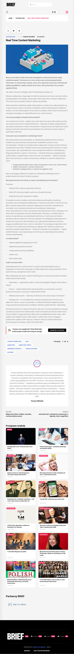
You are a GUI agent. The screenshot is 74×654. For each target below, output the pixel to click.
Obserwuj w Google (57, 330)
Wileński (10, 352)
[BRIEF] (11, 4)
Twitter (50, 636)
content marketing (14, 341)
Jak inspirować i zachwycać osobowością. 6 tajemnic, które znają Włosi (53, 415)
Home (10, 18)
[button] (7, 12)
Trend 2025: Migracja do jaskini (16, 551)
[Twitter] (65, 341)
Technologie (20, 18)
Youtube (64, 636)
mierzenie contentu (14, 348)
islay (27, 341)
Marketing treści (25, 345)
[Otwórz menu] (67, 12)
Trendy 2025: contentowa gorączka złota (52, 499)
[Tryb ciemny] (59, 12)
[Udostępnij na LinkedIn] (19, 31)
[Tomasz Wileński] (37, 363)
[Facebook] (62, 341)
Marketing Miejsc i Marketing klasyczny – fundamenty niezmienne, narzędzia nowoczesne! (19, 581)
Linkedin (37, 636)
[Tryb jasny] (53, 12)
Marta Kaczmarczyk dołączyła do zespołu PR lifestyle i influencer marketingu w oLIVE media (52, 553)
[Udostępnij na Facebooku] (8, 31)
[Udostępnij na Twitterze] (13, 31)
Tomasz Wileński (29, 36)
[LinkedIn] (67, 341)
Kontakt (27, 650)
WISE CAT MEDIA (39, 647)
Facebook (23, 636)
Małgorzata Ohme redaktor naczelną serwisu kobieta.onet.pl (18, 415)
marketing (11, 345)
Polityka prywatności (42, 650)
